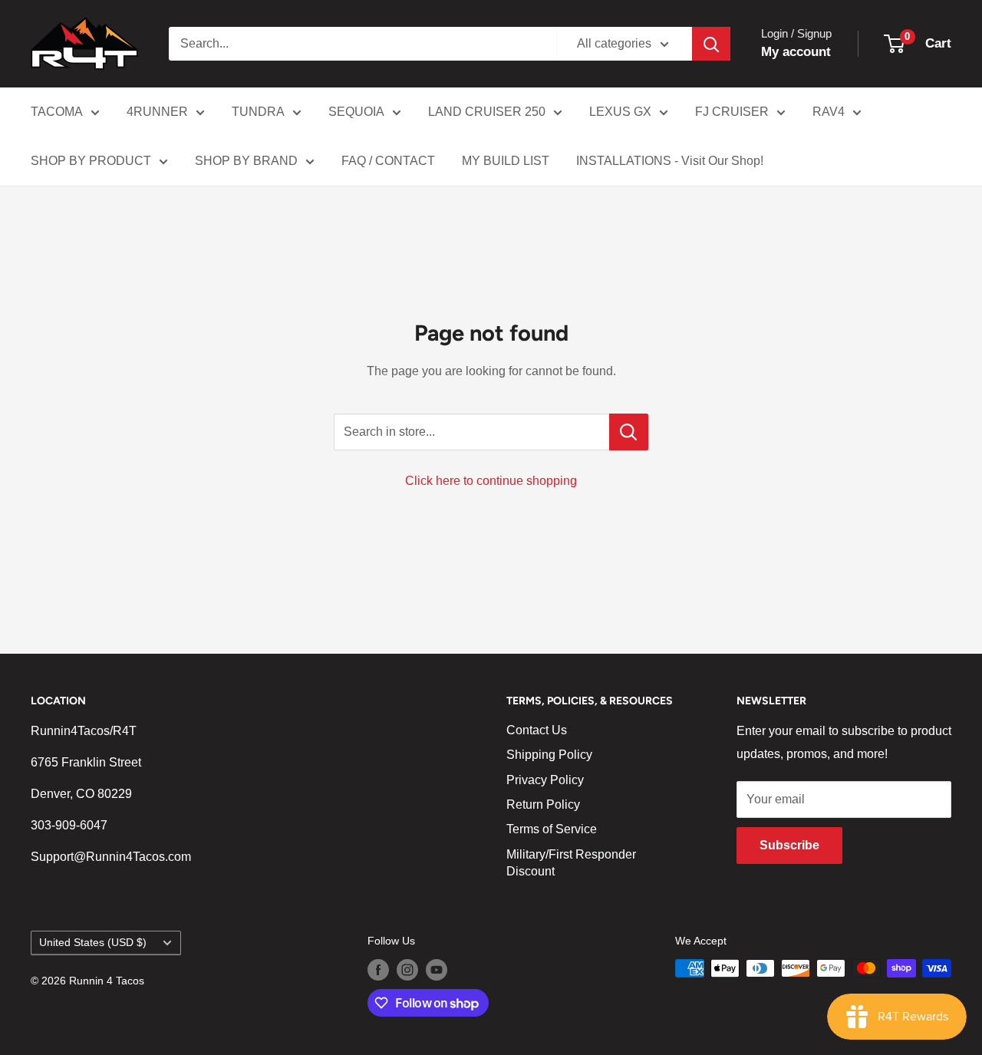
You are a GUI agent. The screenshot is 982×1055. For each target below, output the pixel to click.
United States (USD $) (93, 942)
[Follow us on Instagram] (407, 970)
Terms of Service (551, 829)
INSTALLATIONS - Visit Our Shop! (669, 160)
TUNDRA (258, 111)
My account (796, 52)
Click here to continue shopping (491, 480)
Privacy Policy (545, 779)
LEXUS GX (620, 111)
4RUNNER (157, 111)
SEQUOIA (356, 111)
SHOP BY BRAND (246, 160)
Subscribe (789, 845)
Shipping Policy (549, 754)
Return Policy (543, 804)
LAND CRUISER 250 (486, 111)
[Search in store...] (628, 432)
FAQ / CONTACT (388, 160)
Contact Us (536, 730)
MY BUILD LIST (505, 160)
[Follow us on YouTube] (436, 970)
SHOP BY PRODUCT (91, 160)
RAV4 (828, 111)
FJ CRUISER (732, 111)
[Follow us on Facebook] (378, 970)
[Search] (711, 44)
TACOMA (57, 111)
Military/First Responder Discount (571, 863)
